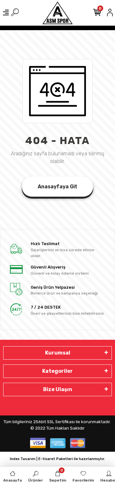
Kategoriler (57, 371)
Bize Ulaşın (57, 389)
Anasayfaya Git (57, 187)
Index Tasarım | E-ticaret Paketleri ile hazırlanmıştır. (57, 459)
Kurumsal (57, 353)
